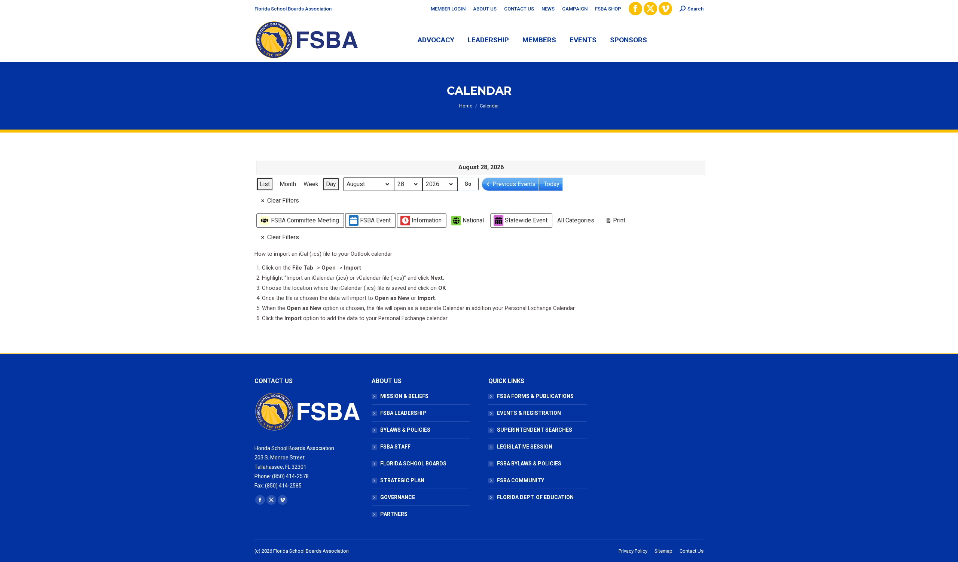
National (473, 220)
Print (615, 222)
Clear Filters (283, 200)
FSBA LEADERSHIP (403, 413)
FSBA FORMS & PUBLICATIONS (535, 396)
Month (288, 184)
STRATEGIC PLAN (402, 480)
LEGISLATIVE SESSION (524, 447)
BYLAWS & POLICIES (405, 430)
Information (427, 220)
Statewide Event (526, 220)
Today (551, 184)
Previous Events (514, 184)
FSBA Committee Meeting (305, 220)
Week (310, 184)
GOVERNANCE (397, 497)
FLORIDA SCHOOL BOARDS (413, 464)
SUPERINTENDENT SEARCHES (534, 430)
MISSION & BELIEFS (404, 396)
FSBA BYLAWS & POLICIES (529, 464)
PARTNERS (394, 514)
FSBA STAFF (395, 447)
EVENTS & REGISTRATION (529, 413)
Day (331, 184)
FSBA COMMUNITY (520, 480)
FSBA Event (375, 220)
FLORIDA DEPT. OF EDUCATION (535, 497)
